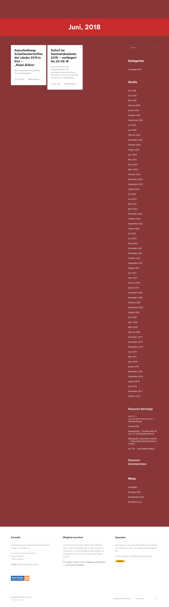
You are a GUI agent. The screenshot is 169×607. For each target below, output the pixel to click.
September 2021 (135, 263)
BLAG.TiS (28, 597)
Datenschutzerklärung (121, 598)
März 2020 (133, 327)
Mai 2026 (132, 100)
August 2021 (133, 268)
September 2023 (135, 184)
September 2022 (135, 223)
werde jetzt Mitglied (74, 565)
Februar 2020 (134, 332)
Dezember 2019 (135, 337)
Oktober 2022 (134, 218)
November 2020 (135, 297)
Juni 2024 (132, 154)
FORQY (21, 600)
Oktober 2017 (134, 396)
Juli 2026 (132, 90)
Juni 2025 (132, 130)
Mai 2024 (132, 159)
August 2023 (133, 189)
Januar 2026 (133, 110)
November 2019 (135, 342)
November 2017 (135, 391)
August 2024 (133, 149)
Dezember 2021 (135, 248)
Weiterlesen (33, 79)
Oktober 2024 (134, 144)
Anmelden (132, 487)
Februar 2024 (134, 174)
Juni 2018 (132, 386)
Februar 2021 (134, 282)
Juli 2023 (132, 194)
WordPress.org (134, 502)
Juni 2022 (132, 238)
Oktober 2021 (134, 258)
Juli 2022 (132, 233)
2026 (133, 426)
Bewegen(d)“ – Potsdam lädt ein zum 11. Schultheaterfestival (142, 432)
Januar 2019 (133, 366)
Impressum (140, 598)
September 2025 (135, 120)
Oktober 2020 (134, 302)
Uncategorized (134, 69)
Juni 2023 (132, 199)
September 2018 (135, 376)
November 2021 (135, 253)
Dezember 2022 (135, 213)
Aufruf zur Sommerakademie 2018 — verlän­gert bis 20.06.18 (64, 55)
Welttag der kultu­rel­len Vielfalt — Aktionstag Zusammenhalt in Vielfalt (142, 441)
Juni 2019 (132, 351)
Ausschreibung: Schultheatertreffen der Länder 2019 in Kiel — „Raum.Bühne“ (28, 57)
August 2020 (133, 312)
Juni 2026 (132, 95)
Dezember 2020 (135, 292)
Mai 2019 (132, 356)
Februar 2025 (134, 135)
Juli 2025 (132, 125)
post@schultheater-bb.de (27, 564)
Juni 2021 (132, 273)
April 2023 (132, 209)
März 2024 (133, 169)
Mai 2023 (132, 204)
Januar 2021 (133, 287)
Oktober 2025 (134, 115)
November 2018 (135, 371)
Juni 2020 (132, 317)
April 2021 (132, 278)
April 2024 (132, 164)
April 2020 (132, 322)
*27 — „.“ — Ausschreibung (142, 418)
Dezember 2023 (135, 179)
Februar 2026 (134, 105)
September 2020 (135, 307)
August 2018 (133, 381)
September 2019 (135, 347)
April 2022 (132, 243)
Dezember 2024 (135, 140)
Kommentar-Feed (136, 497)
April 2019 (132, 361)
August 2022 (133, 228)
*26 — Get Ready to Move (141, 448)
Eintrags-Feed (134, 492)
